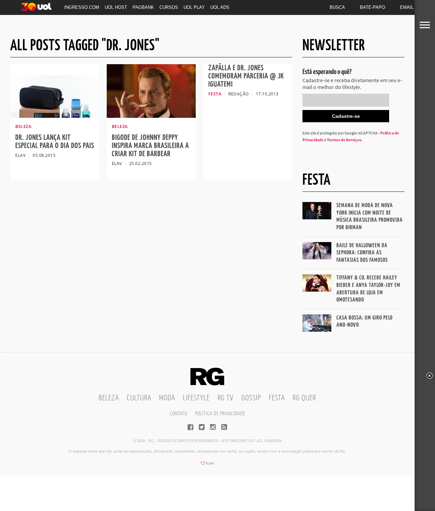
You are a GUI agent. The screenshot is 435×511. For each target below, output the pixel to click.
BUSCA (337, 7)
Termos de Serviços (344, 139)
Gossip (251, 398)
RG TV (225, 398)
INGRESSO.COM (81, 7)
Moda (167, 398)
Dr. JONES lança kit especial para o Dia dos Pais (54, 142)
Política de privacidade (220, 413)
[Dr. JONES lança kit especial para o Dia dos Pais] (54, 115)
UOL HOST (116, 7)
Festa (277, 398)
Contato (178, 413)
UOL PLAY (194, 7)
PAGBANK (143, 7)
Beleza (109, 398)
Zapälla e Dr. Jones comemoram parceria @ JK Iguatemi (246, 76)
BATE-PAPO (372, 7)
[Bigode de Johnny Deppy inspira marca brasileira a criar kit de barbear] (151, 115)
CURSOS (168, 7)
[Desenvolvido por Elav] (207, 465)
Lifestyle (196, 398)
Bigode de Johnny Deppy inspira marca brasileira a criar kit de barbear (150, 146)
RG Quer (304, 398)
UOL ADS (219, 7)
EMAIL (407, 7)
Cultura (139, 398)
